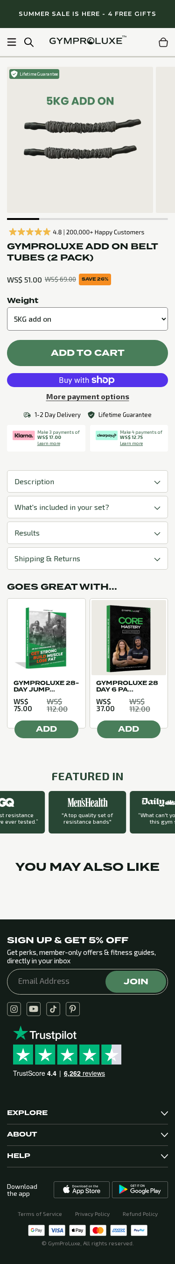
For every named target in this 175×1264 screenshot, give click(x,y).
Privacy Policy (92, 1213)
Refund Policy (140, 1213)
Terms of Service (40, 1213)
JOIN (136, 981)
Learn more (48, 443)
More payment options (87, 396)
